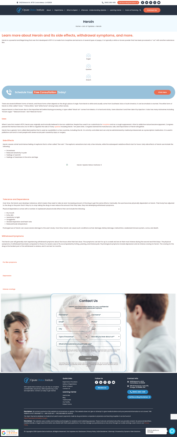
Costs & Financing (131, 10)
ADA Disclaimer (102, 431)
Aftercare (84, 10)
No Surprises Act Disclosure (76, 431)
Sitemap (111, 431)
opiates (57, 127)
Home (78, 26)
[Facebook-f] (142, 2)
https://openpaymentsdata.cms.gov (35, 418)
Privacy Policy (91, 431)
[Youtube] (158, 2)
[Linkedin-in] (146, 2)
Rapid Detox (59, 10)
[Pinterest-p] (150, 2)
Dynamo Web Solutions (132, 431)
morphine (106, 124)
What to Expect (72, 10)
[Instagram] (154, 2)
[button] (140, 10)
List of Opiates (88, 26)
